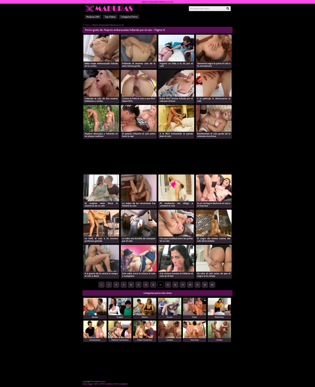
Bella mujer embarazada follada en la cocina (101, 64)
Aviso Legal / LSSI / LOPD (93, 384)
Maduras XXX (92, 16)
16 (175, 285)
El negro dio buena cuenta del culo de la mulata (213, 239)
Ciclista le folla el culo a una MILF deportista (138, 99)
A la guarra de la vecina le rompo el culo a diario (101, 274)
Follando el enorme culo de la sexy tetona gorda (138, 64)
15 (168, 285)
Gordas (219, 340)
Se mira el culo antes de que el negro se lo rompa (213, 274)
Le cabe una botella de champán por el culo (138, 239)
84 (212, 285)
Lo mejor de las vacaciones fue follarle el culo (138, 204)
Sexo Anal (194, 340)
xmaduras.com (99, 381)
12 (146, 285)
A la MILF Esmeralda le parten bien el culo (176, 134)
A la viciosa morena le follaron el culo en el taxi (176, 274)
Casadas (169, 340)
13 (153, 285)
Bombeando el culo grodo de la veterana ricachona (213, 134)
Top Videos (110, 16)
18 (190, 285)
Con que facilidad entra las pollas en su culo (176, 239)
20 (205, 285)
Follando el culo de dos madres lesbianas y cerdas (101, 99)
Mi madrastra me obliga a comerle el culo (176, 204)
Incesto (170, 317)
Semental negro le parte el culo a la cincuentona (213, 64)
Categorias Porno (129, 16)
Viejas (194, 317)
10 (131, 285)
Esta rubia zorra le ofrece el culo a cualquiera (138, 274)
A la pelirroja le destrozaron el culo (213, 99)
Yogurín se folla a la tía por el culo (176, 64)
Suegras (120, 317)
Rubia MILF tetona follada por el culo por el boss (176, 99)
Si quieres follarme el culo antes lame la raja (138, 134)
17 (182, 285)
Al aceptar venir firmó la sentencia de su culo (101, 204)
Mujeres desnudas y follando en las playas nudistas (101, 134)
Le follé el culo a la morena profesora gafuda (101, 239)
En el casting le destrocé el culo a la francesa (213, 204)
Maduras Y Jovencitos (119, 340)
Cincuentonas (94, 340)
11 (138, 285)
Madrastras (219, 317)
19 (197, 285)
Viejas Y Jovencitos (144, 340)
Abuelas (95, 317)
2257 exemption (121, 384)
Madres (145, 317)
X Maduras (87, 25)
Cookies (109, 384)
